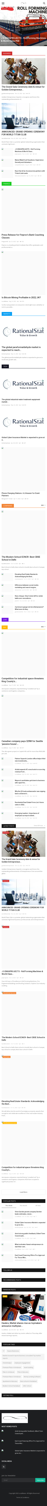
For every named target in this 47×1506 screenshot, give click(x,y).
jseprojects (18, 154)
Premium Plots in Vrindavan (12, 1367)
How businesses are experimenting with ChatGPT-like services (21, 1324)
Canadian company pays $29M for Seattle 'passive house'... (22, 742)
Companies (7, 506)
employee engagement (22, 1363)
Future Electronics (13, 1351)
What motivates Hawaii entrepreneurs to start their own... (29, 1246)
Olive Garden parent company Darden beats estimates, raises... (28, 1213)
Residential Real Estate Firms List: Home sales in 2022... (29, 804)
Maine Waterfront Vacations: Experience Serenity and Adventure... (29, 161)
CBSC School (27, 1386)
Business (7, 53)
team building (28, 1367)
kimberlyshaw (6, 354)
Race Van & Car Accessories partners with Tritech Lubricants (30, 172)
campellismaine (19, 165)
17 (3, 1351)
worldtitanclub (6, 138)
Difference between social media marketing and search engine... (26, 586)
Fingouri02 (5, 241)
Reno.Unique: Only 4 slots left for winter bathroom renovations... (29, 597)
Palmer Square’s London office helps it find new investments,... (30, 760)
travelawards (19, 579)
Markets (6, 314)
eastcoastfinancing (20, 1260)
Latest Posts (8, 826)
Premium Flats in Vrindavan (12, 1377)
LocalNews (5, 301)
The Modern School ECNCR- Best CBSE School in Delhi (21, 558)
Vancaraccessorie (20, 176)
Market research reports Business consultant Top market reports (22, 1357)
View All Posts (39, 826)
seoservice (18, 590)
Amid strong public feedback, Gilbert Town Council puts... (30, 1235)
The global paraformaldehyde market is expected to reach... (21, 348)
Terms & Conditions (22, 1497)
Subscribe (40, 1480)
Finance (6, 184)
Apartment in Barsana (10, 1381)
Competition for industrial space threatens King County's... (23, 680)
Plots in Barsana (22, 1372)
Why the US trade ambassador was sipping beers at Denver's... (30, 792)
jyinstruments (19, 612)
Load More (23, 1192)
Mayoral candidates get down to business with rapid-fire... (30, 782)
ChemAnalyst (7, 1363)
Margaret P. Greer (7, 499)
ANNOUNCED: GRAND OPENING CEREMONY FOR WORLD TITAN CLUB (23, 133)
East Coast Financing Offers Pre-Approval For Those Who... (30, 1256)
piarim (17, 601)
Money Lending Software (32, 1377)
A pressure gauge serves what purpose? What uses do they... (29, 608)
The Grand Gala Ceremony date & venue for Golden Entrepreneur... (23, 88)
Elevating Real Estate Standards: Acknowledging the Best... (26, 575)
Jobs (5, 620)
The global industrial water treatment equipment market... (21, 400)
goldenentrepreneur (8, 93)
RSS (4, 627)
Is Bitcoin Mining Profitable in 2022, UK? (21, 297)
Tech (5, 366)
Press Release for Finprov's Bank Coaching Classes (23, 236)
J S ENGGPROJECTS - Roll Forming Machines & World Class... (27, 150)
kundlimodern (5, 43)
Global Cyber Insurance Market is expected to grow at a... (23, 438)
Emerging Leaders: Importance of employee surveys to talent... (27, 814)
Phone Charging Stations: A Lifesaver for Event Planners (21, 494)
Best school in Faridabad (28, 1381)
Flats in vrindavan (8, 1372)
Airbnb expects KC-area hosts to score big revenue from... (30, 771)
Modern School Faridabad (11, 1386)
